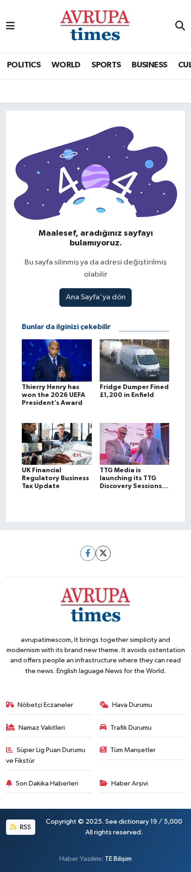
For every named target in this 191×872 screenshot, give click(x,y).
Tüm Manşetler (133, 749)
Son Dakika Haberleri (47, 783)
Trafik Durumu (131, 727)
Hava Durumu (132, 704)
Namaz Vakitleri (42, 727)
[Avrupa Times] (95, 26)
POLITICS (23, 65)
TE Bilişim (118, 858)
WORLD (66, 65)
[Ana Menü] (10, 26)
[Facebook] (88, 553)
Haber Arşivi (129, 783)
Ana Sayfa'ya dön (96, 297)
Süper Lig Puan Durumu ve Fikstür (46, 755)
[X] (103, 553)
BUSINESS (149, 65)
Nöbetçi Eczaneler (45, 704)
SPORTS (106, 65)
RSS (25, 827)
